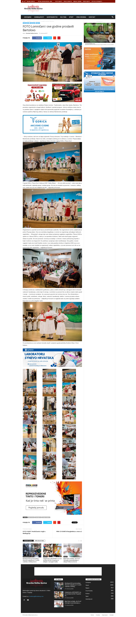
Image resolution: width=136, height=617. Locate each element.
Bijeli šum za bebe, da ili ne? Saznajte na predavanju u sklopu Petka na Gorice (71, 560)
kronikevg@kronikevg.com (36, 596)
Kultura (63, 17)
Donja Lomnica (46, 517)
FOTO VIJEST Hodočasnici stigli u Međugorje (34, 532)
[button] (112, 17)
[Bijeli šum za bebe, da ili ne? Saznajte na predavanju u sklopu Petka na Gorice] (72, 550)
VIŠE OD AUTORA (39, 540)
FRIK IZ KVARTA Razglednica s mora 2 (69, 531)
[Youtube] (28, 600)
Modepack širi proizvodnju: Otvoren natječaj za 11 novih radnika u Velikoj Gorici (31, 560)
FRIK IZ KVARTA (68, 1)
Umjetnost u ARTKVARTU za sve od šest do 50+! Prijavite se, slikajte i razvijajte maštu (52, 560)
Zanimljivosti (39, 17)
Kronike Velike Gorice (32, 33)
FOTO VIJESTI (58, 1)
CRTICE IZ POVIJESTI (96, 1)
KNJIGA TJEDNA (77, 1)
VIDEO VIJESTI (86, 1)
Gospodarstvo (52, 17)
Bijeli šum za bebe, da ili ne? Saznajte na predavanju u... (73, 602)
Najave (65, 556)
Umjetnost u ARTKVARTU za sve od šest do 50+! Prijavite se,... (73, 593)
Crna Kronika (81, 17)
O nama (98, 615)
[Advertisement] (81, 9)
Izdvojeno (27, 17)
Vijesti (37, 23)
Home (24, 21)
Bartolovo (31, 517)
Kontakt (92, 17)
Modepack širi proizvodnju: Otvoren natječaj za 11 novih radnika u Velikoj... (73, 584)
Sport (71, 17)
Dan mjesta (38, 517)
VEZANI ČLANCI (28, 540)
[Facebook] (24, 600)
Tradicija (32, 23)
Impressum (105, 615)
